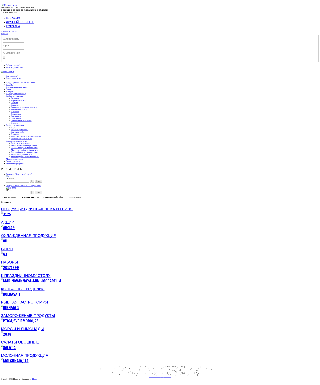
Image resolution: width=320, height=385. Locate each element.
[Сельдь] (11, 188)
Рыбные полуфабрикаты (21, 154)
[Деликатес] (8, 176)
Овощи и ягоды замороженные (24, 148)
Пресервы (15, 134)
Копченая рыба (17, 132)
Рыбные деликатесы (19, 130)
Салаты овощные (13, 161)
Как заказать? (12, 76)
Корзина (13, 26)
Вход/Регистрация (8, 31)
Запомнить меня (13, 53)
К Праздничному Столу (16, 94)
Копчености (16, 116)
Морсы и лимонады (14, 159)
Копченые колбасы (19, 109)
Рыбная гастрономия (15, 125)
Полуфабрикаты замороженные (24, 152)
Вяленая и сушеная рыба (21, 139)
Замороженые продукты (16, 141)
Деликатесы (16, 114)
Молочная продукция (15, 163)
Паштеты (15, 112)
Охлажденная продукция (16, 87)
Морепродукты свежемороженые (25, 157)
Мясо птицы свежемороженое (24, 145)
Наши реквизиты (13, 78)
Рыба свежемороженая (20, 143)
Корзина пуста (10, 5)
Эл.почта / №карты (11, 39)
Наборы (9, 91)
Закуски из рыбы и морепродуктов (26, 136)
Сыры (8, 89)
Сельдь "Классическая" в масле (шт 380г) (23, 185)
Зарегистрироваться (14, 67)
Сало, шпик (16, 118)
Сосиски (14, 103)
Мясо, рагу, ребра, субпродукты (24, 150)
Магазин (13, 18)
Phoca (34, 379)
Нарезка (14, 123)
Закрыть (4, 33)
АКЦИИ (9, 85)
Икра (13, 127)
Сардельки (15, 105)
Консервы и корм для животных (24, 107)
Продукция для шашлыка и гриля (20, 82)
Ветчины (15, 98)
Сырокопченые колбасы (21, 121)
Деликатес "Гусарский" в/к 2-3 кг (20, 174)
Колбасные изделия (14, 96)
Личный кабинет (20, 22)
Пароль (6, 46)
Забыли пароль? (13, 65)
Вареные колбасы (18, 100)
